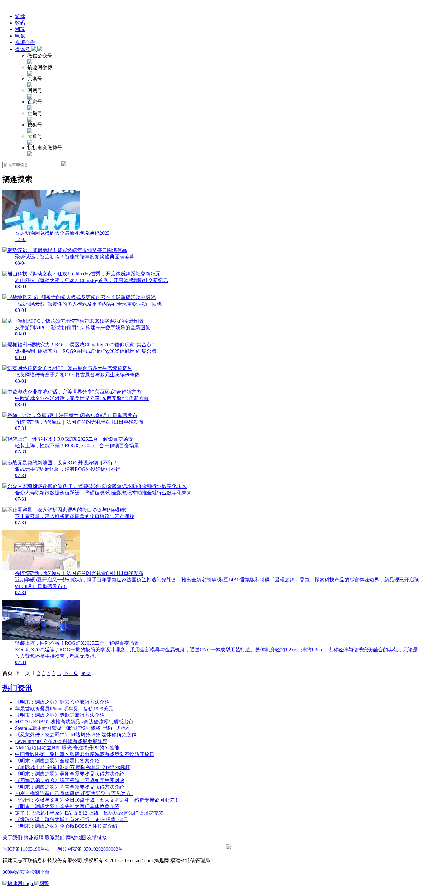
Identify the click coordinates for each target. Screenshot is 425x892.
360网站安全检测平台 (26, 872)
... (59, 673)
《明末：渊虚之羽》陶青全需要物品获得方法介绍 (69, 787)
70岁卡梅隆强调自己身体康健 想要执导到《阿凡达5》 (74, 793)
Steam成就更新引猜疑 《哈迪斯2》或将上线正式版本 (72, 728)
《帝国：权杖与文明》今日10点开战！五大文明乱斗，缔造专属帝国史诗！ (97, 800)
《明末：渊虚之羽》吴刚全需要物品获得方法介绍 (69, 773)
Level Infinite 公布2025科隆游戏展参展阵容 (61, 741)
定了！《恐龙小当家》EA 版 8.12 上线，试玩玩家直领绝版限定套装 (89, 813)
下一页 (70, 673)
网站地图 (76, 837)
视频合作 (25, 42)
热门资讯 (17, 688)
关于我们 (12, 837)
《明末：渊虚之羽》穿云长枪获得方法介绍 (62, 702)
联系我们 (55, 837)
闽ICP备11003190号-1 (25, 849)
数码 (20, 22)
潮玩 (20, 29)
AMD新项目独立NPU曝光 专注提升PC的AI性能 (67, 747)
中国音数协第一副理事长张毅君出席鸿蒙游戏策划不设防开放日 (84, 754)
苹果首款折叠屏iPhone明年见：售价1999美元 (64, 708)
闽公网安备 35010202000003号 (90, 849)
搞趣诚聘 (34, 837)
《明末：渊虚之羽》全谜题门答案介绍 (57, 760)
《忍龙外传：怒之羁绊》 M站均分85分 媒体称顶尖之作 (75, 734)
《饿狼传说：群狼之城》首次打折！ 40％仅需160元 (71, 819)
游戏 (20, 16)
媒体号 (23, 49)
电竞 (20, 36)
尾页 (86, 673)
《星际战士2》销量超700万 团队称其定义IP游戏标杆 (72, 767)
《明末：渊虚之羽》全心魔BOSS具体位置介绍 (66, 826)
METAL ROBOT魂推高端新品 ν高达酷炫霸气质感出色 (74, 721)
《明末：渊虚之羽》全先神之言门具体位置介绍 (67, 806)
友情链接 (97, 837)
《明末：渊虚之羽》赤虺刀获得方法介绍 (60, 715)
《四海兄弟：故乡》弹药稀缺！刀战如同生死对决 (69, 780)
